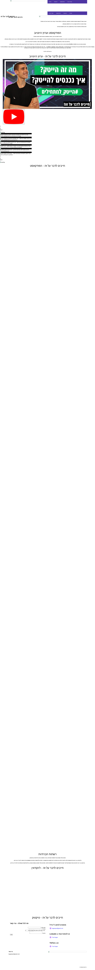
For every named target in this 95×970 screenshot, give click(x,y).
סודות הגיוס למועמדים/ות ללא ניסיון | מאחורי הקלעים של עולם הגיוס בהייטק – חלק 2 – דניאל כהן (22, 749)
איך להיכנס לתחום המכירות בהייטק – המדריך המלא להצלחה (14, 682)
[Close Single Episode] (11, 386)
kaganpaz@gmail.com (57, 928)
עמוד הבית (69, 1)
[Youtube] (10, 957)
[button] (47, 130)
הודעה (43, 933)
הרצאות (55, 1)
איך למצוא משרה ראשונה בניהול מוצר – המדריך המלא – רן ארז (14, 704)
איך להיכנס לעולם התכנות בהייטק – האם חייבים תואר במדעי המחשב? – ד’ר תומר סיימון (20, 659)
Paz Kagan (55, 937)
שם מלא (43, 927)
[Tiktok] (25, 957)
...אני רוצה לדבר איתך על (39, 930)
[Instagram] (18, 957)
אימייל (43, 929)
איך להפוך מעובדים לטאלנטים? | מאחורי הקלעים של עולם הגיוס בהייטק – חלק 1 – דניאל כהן (21, 772)
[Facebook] (14, 957)
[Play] (14, 116)
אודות (50, 1)
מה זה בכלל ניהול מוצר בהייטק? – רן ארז (9, 727)
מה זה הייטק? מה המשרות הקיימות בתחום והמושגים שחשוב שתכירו (16, 794)
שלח (11, 934)
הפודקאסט (62, 1)
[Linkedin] (21, 957)
